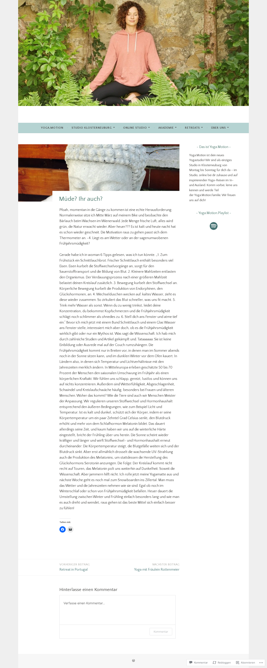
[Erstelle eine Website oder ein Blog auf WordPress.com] (133, 661)
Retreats (192, 127)
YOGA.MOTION (52, 127)
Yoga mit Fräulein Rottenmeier (156, 567)
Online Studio (135, 127)
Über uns (218, 127)
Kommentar (161, 631)
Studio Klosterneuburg (92, 127)
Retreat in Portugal (74, 567)
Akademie (166, 127)
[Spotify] (213, 226)
